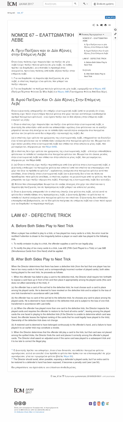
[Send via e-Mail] (101, 24)
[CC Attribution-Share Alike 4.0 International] (20, 403)
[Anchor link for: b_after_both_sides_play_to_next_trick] (72, 259)
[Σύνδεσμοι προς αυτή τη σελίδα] (115, 33)
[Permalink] (109, 24)
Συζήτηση (87, 70)
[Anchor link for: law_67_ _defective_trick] (73, 215)
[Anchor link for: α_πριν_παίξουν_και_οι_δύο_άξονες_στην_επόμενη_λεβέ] (48, 54)
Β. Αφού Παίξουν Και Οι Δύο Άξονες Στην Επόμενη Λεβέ (96, 51)
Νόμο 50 (68, 356)
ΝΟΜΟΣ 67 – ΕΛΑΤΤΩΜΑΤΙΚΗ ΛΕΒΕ (95, 39)
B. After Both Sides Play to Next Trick (94, 74)
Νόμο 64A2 (51, 146)
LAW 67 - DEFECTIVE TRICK (94, 58)
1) (48, 170)
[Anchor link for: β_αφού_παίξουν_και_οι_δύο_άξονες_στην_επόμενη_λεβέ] (22, 103)
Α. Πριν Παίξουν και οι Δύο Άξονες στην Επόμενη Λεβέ (96, 45)
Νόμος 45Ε (100, 88)
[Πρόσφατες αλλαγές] (97, 24)
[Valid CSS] (103, 403)
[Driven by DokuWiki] (107, 403)
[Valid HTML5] (98, 403)
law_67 (20, 12)
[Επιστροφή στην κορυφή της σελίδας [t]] (115, 38)
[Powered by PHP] (94, 403)
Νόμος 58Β (63, 91)
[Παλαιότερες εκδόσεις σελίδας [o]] (115, 29)
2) (83, 311)
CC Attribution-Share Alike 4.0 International (29, 412)
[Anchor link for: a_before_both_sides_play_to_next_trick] (75, 225)
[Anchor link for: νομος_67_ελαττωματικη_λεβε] (25, 39)
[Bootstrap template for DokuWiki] (90, 403)
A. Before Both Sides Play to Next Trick (95, 63)
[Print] (105, 24)
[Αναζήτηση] (75, 3)
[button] (85, 3)
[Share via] (93, 24)
